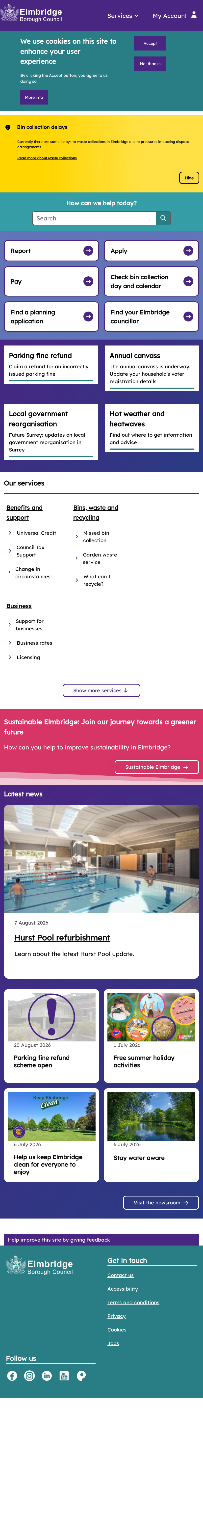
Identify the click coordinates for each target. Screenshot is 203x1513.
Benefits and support (24, 512)
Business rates (34, 643)
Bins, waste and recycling (95, 512)
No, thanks (150, 63)
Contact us (120, 1275)
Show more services (97, 690)
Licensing (28, 657)
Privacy (116, 1316)
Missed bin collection (96, 536)
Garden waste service (100, 558)
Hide (189, 177)
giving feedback (90, 1240)
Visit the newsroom (157, 1202)
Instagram (29, 1376)
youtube (64, 1376)
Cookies (117, 1330)
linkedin (47, 1376)
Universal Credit (36, 533)
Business (19, 606)
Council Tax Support (30, 551)
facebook (12, 1376)
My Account (170, 15)
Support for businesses (30, 625)
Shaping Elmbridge (81, 1376)
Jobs (113, 1343)
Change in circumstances (33, 573)
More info (34, 97)
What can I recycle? (97, 580)
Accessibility (122, 1289)
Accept (150, 43)
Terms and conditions (133, 1302)
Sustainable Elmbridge (152, 767)
